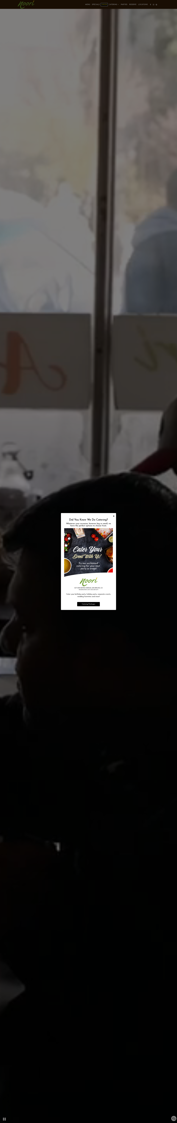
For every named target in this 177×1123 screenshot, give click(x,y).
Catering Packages (88, 604)
